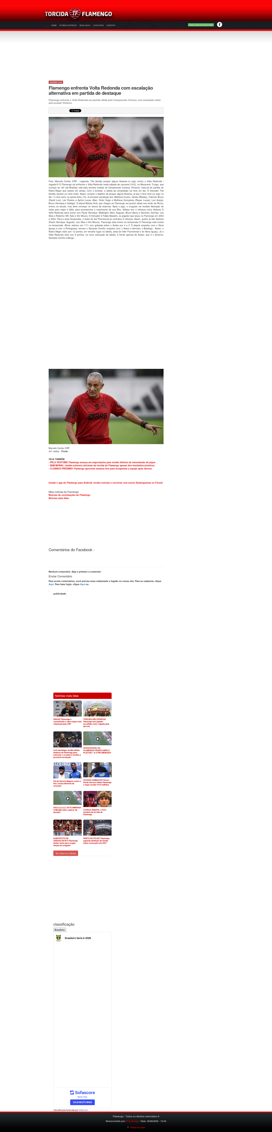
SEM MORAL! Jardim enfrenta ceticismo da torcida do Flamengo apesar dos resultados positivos (102, 465)
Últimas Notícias (68, 25)
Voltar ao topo (137, 1127)
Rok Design (132, 1121)
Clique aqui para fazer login (201, 24)
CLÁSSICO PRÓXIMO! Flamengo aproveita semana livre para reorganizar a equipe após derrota (101, 468)
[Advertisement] (173, 15)
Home (54, 25)
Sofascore (83, 1110)
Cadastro (98, 25)
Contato (110, 25)
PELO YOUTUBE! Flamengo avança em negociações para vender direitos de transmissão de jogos (102, 462)
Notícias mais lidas (59, 498)
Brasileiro (60, 929)
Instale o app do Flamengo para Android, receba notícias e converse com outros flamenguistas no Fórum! (106, 482)
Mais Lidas (84, 25)
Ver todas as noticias (65, 853)
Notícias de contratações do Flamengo (69, 494)
